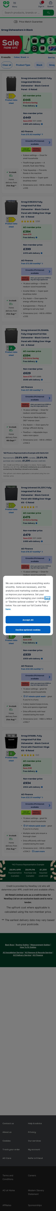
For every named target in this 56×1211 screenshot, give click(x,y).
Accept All (28, 619)
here (47, 598)
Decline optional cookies (28, 629)
